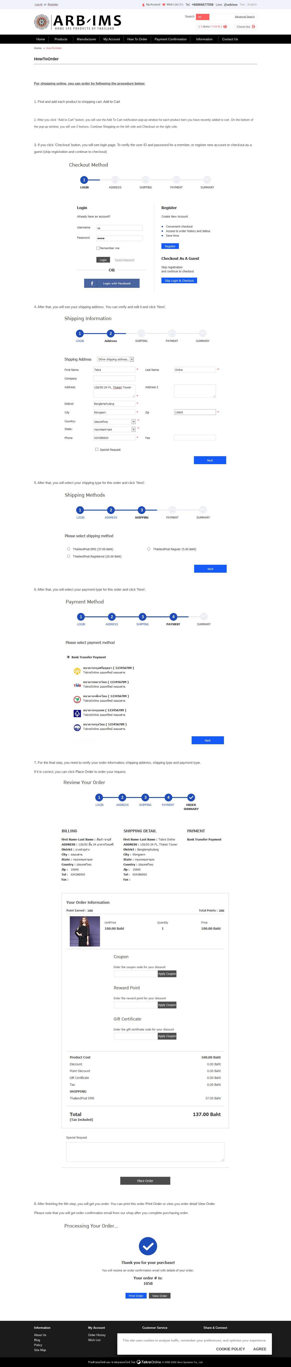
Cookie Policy (230, 1349)
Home (40, 39)
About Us (40, 1335)
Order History (97, 1335)
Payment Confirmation (171, 39)
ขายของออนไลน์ (120, 1362)
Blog (37, 1340)
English (252, 4)
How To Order (137, 39)
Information (204, 39)
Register (53, 4)
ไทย (242, 4)
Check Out (243, 26)
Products (61, 39)
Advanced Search (245, 16)
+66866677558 (202, 4)
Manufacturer (86, 39)
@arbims (231, 4)
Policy (38, 1345)
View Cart (225, 27)
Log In (39, 4)
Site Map (40, 1350)
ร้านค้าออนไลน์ (96, 1362)
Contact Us (230, 39)
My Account (153, 4)
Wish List (175, 4)
